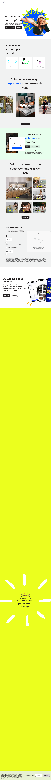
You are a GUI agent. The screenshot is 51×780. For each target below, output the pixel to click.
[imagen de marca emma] (19, 189)
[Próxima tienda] (49, 105)
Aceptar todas (46, 775)
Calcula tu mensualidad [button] (10, 27)
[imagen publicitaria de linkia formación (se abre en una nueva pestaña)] (39, 194)
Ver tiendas (19, 27)
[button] (12, 2)
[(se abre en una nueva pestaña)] (6, 104)
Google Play (7, 295)
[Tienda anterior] (1, 105)
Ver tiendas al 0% (25, 217)
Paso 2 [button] (32, 146)
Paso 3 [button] (37, 146)
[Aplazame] (5, 2)
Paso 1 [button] (27, 146)
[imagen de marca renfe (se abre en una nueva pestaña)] (39, 182)
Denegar (39, 775)
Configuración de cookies (30, 775)
